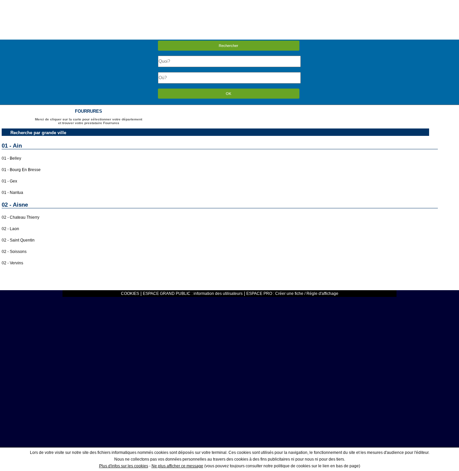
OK (228, 94)
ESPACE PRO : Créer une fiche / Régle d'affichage (292, 293)
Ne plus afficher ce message (177, 466)
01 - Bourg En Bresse (21, 169)
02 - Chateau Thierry (20, 217)
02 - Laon (10, 228)
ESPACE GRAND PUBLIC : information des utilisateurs (193, 293)
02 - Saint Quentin (18, 240)
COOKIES (130, 293)
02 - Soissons (14, 251)
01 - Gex (9, 181)
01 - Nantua (12, 192)
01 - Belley (11, 158)
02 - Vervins (12, 263)
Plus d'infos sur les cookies (123, 466)
